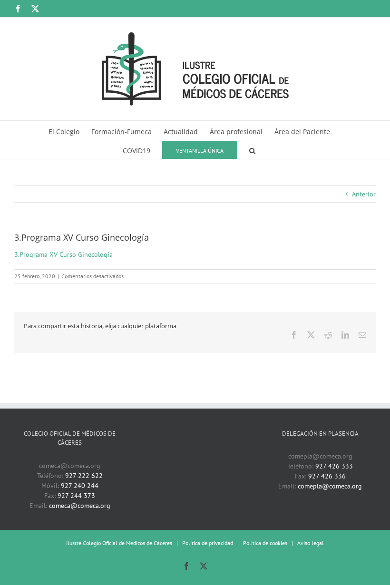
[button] (252, 149)
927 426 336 (327, 476)
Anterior (364, 194)
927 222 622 (84, 475)
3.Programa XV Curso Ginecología (63, 254)
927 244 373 (76, 495)
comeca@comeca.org (79, 505)
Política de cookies (265, 542)
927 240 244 (79, 485)
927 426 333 (334, 466)
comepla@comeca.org (330, 486)
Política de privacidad (207, 542)
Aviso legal (310, 542)
